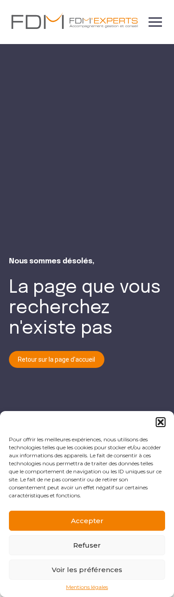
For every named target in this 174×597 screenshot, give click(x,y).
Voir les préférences (87, 569)
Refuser (87, 545)
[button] (160, 422)
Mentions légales (87, 587)
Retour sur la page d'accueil (56, 359)
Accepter (87, 520)
